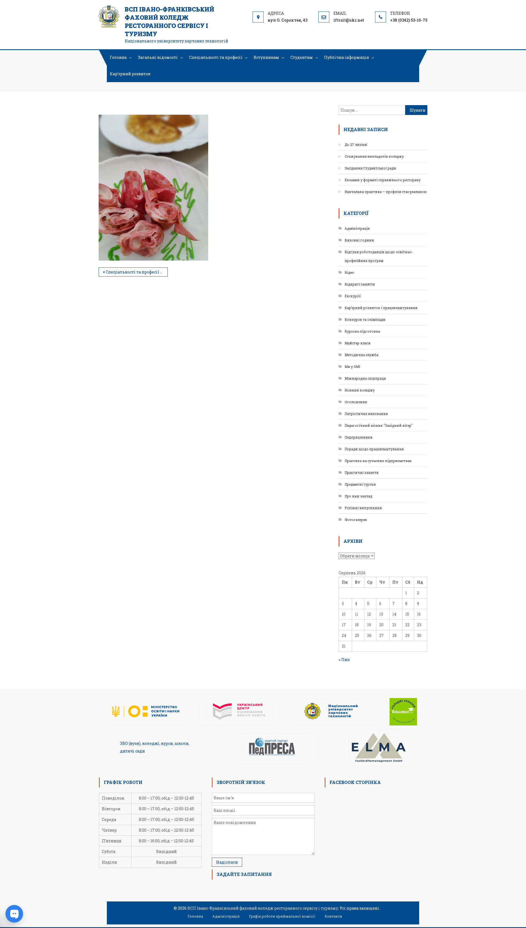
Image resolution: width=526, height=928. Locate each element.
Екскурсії (353, 296)
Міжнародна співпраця (365, 378)
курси (167, 743)
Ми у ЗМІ (352, 366)
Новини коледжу (360, 390)
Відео (349, 272)
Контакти (333, 916)
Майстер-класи (358, 343)
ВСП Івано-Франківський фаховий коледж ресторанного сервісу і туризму (169, 21)
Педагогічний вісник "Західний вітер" (379, 425)
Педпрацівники (359, 437)
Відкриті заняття (360, 284)
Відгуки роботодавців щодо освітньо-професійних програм (379, 256)
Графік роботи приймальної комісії (282, 916)
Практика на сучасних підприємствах (378, 461)
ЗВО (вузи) (130, 743)
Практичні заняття (361, 472)
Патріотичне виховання (366, 413)
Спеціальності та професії (215, 57)
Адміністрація (357, 228)
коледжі (150, 743)
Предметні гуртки (360, 484)
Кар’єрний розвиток (130, 73)
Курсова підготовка (362, 331)
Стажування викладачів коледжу (374, 156)
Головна (118, 57)
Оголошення (356, 402)
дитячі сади (132, 751)
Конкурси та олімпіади (365, 319)
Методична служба (361, 355)
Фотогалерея (356, 519)
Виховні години (359, 240)
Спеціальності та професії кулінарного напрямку (137, 272)
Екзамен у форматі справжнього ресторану (383, 180)
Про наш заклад (358, 496)
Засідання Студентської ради (370, 168)
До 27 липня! (356, 144)
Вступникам (266, 57)
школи (181, 743)
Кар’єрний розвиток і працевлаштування (381, 308)
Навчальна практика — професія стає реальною (386, 191)
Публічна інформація (346, 57)
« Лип (344, 659)
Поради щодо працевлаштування (374, 449)
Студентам (301, 57)
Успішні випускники (363, 508)
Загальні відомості (158, 57)
